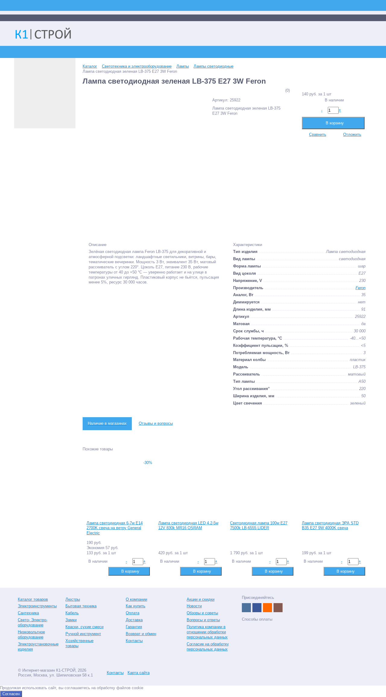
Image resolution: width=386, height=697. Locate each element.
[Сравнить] (91, 571)
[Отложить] (100, 571)
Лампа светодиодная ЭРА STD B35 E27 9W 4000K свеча (330, 525)
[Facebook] (256, 607)
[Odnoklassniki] (267, 607)
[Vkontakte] (246, 607)
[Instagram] (278, 607)
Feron (360, 288)
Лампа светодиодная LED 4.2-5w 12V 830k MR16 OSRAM (188, 525)
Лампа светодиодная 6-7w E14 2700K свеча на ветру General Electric (115, 528)
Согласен (11, 694)
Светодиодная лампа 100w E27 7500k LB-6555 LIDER (258, 525)
